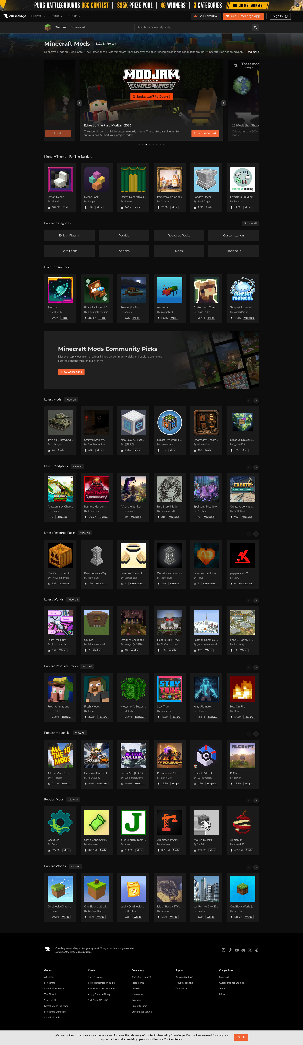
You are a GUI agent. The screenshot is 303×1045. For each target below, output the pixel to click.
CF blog (136, 988)
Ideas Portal (138, 983)
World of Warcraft (54, 988)
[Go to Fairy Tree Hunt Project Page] (60, 630)
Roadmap (137, 1000)
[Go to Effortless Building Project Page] (243, 187)
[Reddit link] (257, 950)
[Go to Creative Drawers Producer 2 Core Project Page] (243, 430)
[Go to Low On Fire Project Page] (243, 697)
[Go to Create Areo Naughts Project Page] (243, 497)
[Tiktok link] (230, 950)
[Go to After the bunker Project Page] (133, 497)
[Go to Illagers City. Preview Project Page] (170, 630)
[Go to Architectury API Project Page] (170, 830)
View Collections (71, 371)
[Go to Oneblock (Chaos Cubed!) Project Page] (60, 897)
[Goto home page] (15, 16)
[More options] (295, 16)
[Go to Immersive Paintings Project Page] (170, 187)
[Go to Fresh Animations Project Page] (60, 697)
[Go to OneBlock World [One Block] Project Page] (243, 897)
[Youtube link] (237, 950)
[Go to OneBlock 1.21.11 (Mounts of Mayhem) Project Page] (97, 897)
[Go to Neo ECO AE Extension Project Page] (133, 430)
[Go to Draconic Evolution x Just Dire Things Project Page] (206, 564)
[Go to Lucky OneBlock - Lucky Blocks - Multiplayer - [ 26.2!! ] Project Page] (133, 897)
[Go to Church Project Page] (97, 630)
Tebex (222, 988)
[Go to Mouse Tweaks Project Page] (206, 830)
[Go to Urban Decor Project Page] (60, 187)
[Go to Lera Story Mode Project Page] (170, 497)
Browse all (250, 223)
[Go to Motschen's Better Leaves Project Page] (133, 697)
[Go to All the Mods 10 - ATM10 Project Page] (60, 764)
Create (54, 16)
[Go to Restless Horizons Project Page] (97, 497)
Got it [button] (241, 1037)
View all (71, 399)
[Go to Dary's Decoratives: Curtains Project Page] (133, 187)
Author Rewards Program (101, 988)
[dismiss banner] (297, 5)
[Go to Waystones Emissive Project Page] (170, 564)
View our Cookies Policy (167, 1039)
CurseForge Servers (142, 1012)
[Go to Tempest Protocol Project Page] (243, 298)
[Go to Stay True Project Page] (170, 697)
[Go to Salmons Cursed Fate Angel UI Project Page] (133, 564)
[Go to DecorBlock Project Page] (97, 187)
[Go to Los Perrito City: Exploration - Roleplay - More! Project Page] (206, 897)
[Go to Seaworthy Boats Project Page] (133, 298)
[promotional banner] (151, 5)
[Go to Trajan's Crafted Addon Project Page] (60, 430)
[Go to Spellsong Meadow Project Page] (206, 497)
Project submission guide (101, 983)
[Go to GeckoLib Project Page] (60, 830)
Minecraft (49, 983)
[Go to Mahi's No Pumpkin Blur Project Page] (60, 564)
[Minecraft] (47, 27)
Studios (72, 16)
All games (49, 977)
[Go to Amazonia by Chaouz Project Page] (60, 497)
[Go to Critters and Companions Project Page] (206, 298)
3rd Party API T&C (98, 1000)
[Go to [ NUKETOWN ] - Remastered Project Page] (243, 630)
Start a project (95, 977)
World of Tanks (52, 1017)
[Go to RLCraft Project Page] (243, 764)
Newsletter (137, 994)
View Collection (196, 133)
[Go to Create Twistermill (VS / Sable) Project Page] (170, 430)
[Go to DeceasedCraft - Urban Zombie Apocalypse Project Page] (97, 764)
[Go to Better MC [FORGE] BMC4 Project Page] (133, 764)
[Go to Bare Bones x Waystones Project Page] (97, 564)
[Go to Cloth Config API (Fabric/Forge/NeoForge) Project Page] (97, 830)
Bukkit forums (139, 1006)
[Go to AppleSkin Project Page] (243, 830)
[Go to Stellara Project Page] (60, 298)
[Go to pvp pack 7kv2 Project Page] (243, 564)
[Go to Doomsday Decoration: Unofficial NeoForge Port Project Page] (206, 430)
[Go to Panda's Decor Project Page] (206, 187)
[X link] (250, 950)
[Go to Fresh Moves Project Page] (97, 697)
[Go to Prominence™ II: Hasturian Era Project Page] (170, 764)
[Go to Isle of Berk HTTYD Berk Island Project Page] (170, 897)
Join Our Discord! (141, 977)
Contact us (181, 988)
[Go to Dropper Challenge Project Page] (133, 630)
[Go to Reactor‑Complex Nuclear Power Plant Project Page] (206, 630)
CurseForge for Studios (231, 983)
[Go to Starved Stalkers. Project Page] (97, 430)
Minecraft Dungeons (55, 1012)
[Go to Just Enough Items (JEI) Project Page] (133, 830)
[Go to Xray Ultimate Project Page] (206, 697)
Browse (36, 16)
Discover (61, 27)
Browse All (77, 27)
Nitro (222, 994)
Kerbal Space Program (56, 1006)
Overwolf (224, 977)
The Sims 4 (50, 994)
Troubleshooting (184, 983)
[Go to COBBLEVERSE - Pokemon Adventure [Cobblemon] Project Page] (206, 764)
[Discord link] (243, 950)
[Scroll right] (256, 400)
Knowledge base (184, 977)
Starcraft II (50, 1000)
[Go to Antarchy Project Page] (170, 298)
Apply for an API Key (99, 994)
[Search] (255, 27)
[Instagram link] (223, 950)
